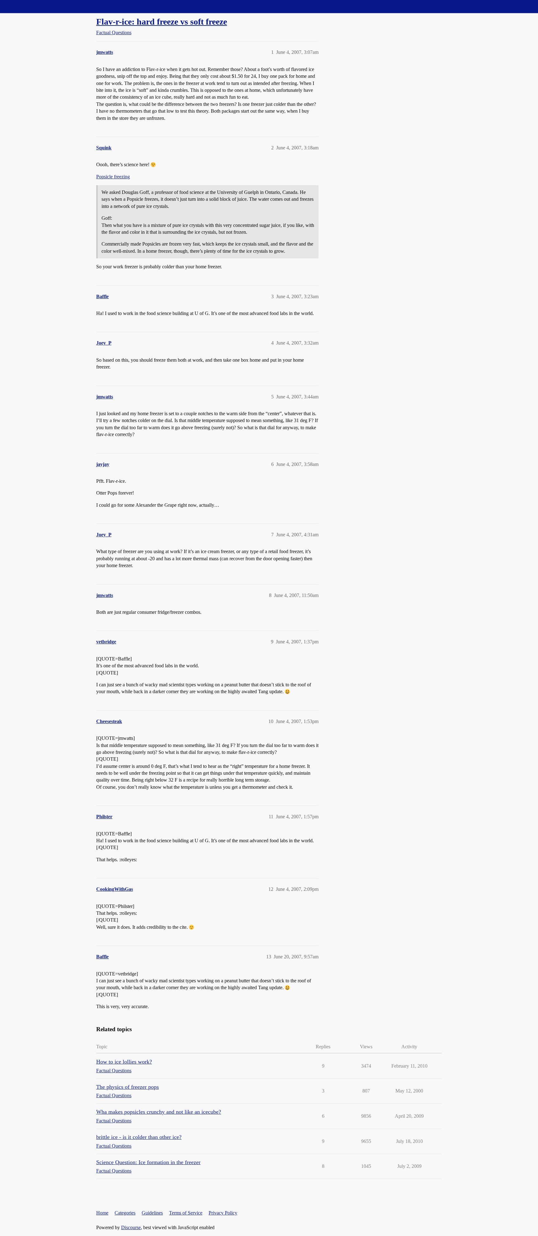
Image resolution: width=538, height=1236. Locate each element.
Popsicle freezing (113, 176)
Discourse (131, 1227)
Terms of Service (185, 1212)
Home (102, 1212)
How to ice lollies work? (124, 1062)
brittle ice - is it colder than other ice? (139, 1137)
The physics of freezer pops (127, 1087)
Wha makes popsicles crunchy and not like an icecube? (158, 1112)
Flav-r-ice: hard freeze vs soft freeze (161, 21)
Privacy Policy (223, 1212)
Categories (125, 1212)
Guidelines (152, 1212)
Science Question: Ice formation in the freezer (148, 1162)
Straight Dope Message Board (32, 6)
